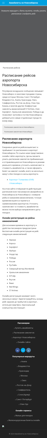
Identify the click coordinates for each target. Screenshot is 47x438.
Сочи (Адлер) (24, 394)
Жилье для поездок (24, 415)
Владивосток (24, 366)
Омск (24, 380)
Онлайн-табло (24, 342)
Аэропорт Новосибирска (24, 337)
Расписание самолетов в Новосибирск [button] (18, 132)
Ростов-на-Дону (24, 385)
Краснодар (24, 371)
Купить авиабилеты (24, 328)
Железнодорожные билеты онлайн (24, 420)
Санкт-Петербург (24, 399)
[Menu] (3, 3)
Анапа (24, 361)
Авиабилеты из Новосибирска (23, 3)
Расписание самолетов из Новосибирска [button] (19, 127)
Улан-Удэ (24, 404)
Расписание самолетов (24, 332)
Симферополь (24, 390)
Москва (24, 375)
